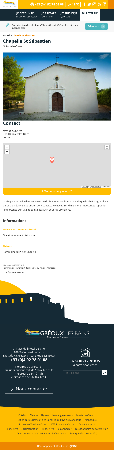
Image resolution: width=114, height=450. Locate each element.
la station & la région (26, 14)
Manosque (91, 419)
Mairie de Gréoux (86, 415)
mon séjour (49, 14)
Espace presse (87, 424)
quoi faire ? (69, 14)
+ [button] (7, 147)
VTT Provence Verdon (63, 424)
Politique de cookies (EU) (83, 433)
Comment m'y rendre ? (58, 191)
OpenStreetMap (95, 186)
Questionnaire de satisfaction (91, 428)
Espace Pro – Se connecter (57, 428)
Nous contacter (31, 389)
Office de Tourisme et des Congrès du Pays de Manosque (49, 419)
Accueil (6, 35)
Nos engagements (62, 415)
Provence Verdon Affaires (33, 424)
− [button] (7, 151)
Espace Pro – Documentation (22, 428)
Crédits (22, 415)
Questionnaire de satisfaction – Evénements (41, 433)
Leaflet (84, 186)
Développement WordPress (53, 445)
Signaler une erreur (16, 272)
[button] (107, 147)
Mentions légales (39, 415)
